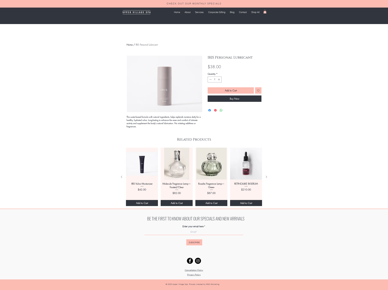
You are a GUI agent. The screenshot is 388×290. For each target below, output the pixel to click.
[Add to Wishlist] (258, 90)
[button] (199, 12)
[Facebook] (190, 261)
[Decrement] (210, 79)
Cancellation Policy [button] (194, 270)
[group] (194, 176)
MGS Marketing (212, 284)
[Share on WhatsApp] (221, 110)
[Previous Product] (121, 177)
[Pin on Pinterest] (215, 110)
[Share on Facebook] (209, 110)
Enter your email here (193, 226)
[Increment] (219, 79)
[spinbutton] (214, 79)
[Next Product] (266, 177)
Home (130, 44)
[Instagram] (198, 261)
